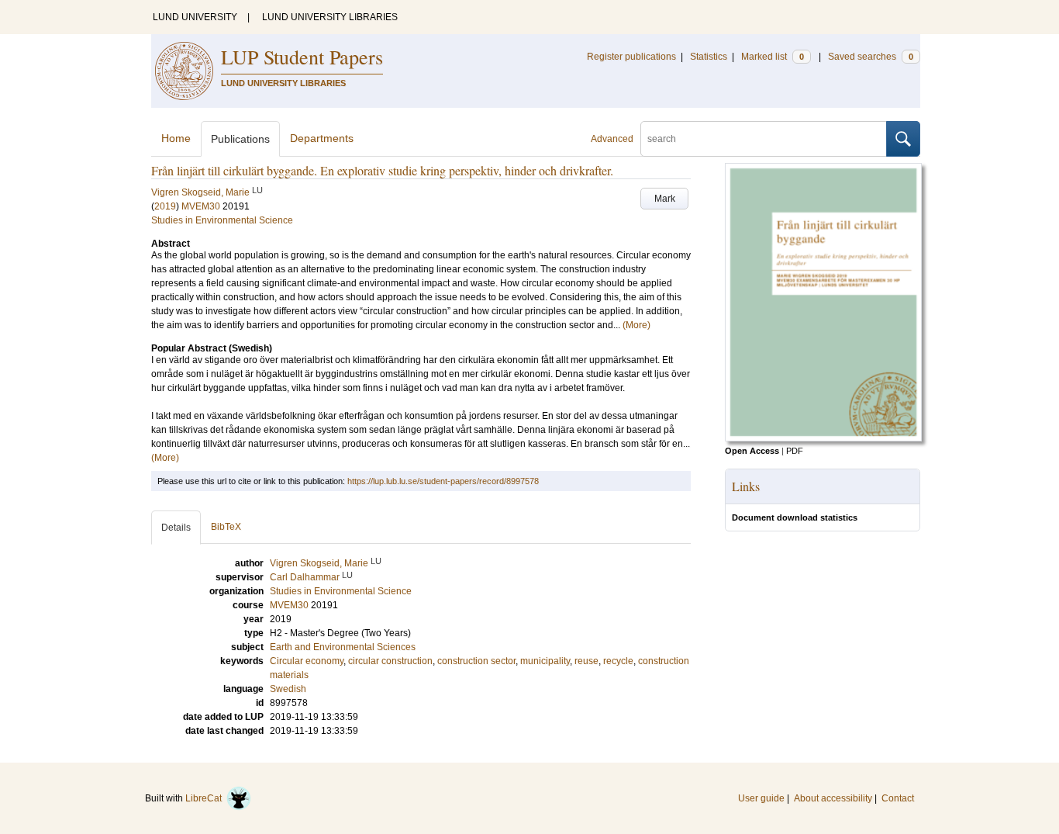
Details (176, 527)
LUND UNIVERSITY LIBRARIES (330, 17)
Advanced (612, 138)
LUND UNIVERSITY (195, 17)
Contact (897, 798)
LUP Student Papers (302, 56)
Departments (322, 138)
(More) (636, 325)
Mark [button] (664, 198)
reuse (586, 661)
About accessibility (833, 798)
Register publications (631, 56)
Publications (240, 139)
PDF (794, 450)
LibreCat (205, 798)
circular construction (390, 661)
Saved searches (870, 56)
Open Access (752, 450)
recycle (618, 661)
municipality (545, 661)
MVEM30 (200, 206)
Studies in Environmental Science (222, 220)
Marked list (772, 56)
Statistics (708, 56)
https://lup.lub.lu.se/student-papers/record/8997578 (443, 481)
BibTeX (226, 526)
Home (176, 138)
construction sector (476, 661)
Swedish (288, 688)
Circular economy (306, 661)
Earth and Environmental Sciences (343, 647)
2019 (165, 206)
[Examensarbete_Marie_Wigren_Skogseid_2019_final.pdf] (823, 438)
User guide (761, 798)
